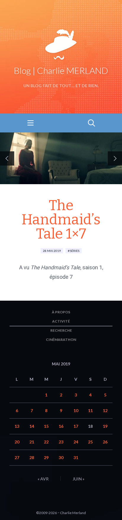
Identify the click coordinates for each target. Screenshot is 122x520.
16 (61, 426)
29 (46, 457)
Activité (61, 321)
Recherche (61, 330)
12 (105, 410)
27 (17, 457)
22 (46, 441)
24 (75, 441)
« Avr (43, 478)
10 (75, 410)
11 (90, 410)
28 (31, 457)
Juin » (78, 478)
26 (105, 441)
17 (75, 426)
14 (31, 426)
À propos (61, 312)
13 (17, 426)
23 (61, 441)
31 (75, 457)
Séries (74, 250)
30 (61, 457)
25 (90, 441)
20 (17, 441)
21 (31, 441)
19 (105, 426)
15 (46, 426)
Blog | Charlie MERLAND (61, 70)
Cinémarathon (61, 339)
